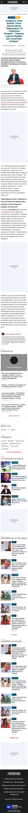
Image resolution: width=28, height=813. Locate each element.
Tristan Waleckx (14, 367)
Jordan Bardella (5, 95)
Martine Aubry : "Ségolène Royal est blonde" (19, 488)
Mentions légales (19, 782)
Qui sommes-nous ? (8, 782)
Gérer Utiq (8, 799)
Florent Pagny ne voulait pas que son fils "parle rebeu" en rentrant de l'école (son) (19, 478)
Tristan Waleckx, (5, 212)
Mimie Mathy (11, 441)
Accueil (2, 14)
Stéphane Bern (4, 443)
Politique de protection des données (13, 788)
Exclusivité (3, 429)
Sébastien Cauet (5, 446)
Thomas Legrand (14, 446)
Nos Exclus (14, 14)
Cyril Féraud (3, 441)
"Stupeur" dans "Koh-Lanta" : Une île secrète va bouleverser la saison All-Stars (19, 596)
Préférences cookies (17, 799)
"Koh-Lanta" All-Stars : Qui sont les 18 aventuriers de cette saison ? (19, 608)
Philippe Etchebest (20, 441)
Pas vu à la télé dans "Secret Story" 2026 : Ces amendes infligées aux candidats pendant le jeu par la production (19, 566)
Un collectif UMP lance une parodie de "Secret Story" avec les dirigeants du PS (19, 467)
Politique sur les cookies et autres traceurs (13, 785)
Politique (13, 429)
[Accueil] (13, 2)
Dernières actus (8, 14)
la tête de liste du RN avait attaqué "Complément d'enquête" (14, 102)
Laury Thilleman (4, 449)
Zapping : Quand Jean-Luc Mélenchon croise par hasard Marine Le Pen (19, 500)
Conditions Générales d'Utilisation (13, 779)
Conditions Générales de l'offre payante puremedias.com (14, 793)
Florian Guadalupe (11, 334)
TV (8, 429)
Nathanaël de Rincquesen (15, 443)
